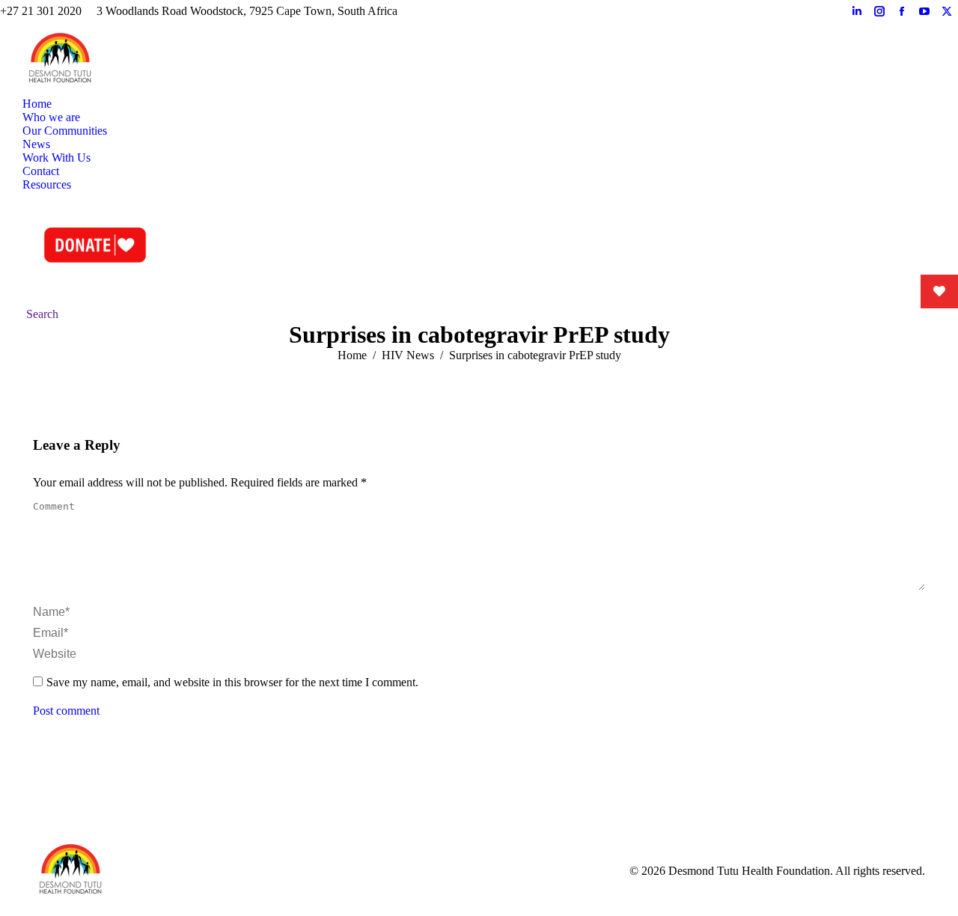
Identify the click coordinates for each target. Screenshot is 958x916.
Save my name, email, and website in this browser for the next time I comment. (232, 682)
